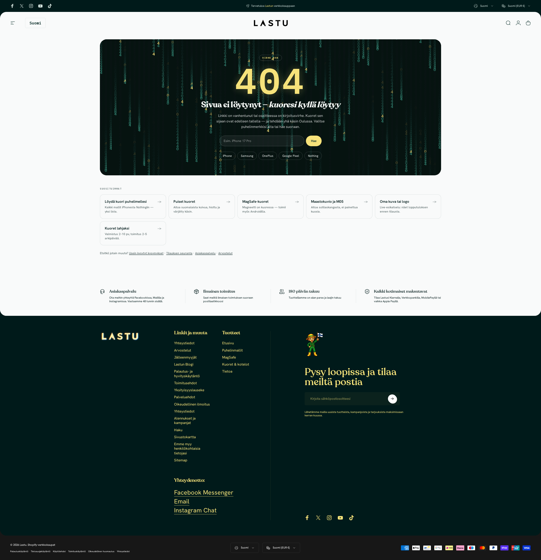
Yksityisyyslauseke (189, 390)
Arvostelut (225, 253)
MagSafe (229, 357)
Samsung (247, 156)
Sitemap (180, 460)
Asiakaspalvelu (205, 253)
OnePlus (267, 156)
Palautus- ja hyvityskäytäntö (187, 373)
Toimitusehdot (185, 383)
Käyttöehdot (59, 551)
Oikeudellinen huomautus (101, 551)
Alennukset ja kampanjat (185, 420)
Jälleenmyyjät (185, 357)
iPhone (227, 156)
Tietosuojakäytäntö (40, 551)
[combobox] (484, 6)
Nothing (313, 156)
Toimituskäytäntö (77, 551)
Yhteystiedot (184, 343)
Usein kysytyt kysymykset (146, 253)
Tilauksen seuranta (179, 253)
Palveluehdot (184, 397)
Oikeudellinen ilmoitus (192, 404)
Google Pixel (290, 156)
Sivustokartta (185, 437)
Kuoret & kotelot (235, 364)
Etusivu (228, 343)
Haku (178, 430)
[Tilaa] (392, 398)
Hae (314, 141)
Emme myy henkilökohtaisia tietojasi (187, 448)
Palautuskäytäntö (19, 551)
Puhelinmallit (232, 350)
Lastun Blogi (183, 364)
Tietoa (227, 371)
